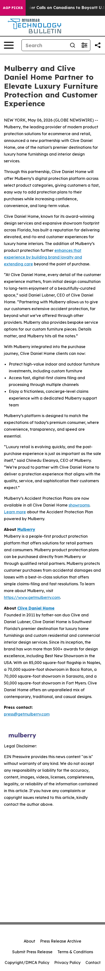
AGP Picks (13, 8)
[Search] (72, 45)
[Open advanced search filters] (84, 45)
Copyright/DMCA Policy (27, 962)
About (29, 941)
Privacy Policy (67, 962)
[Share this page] (97, 45)
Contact (93, 962)
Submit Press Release (32, 951)
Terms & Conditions (75, 951)
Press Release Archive (60, 941)
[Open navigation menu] (9, 45)
